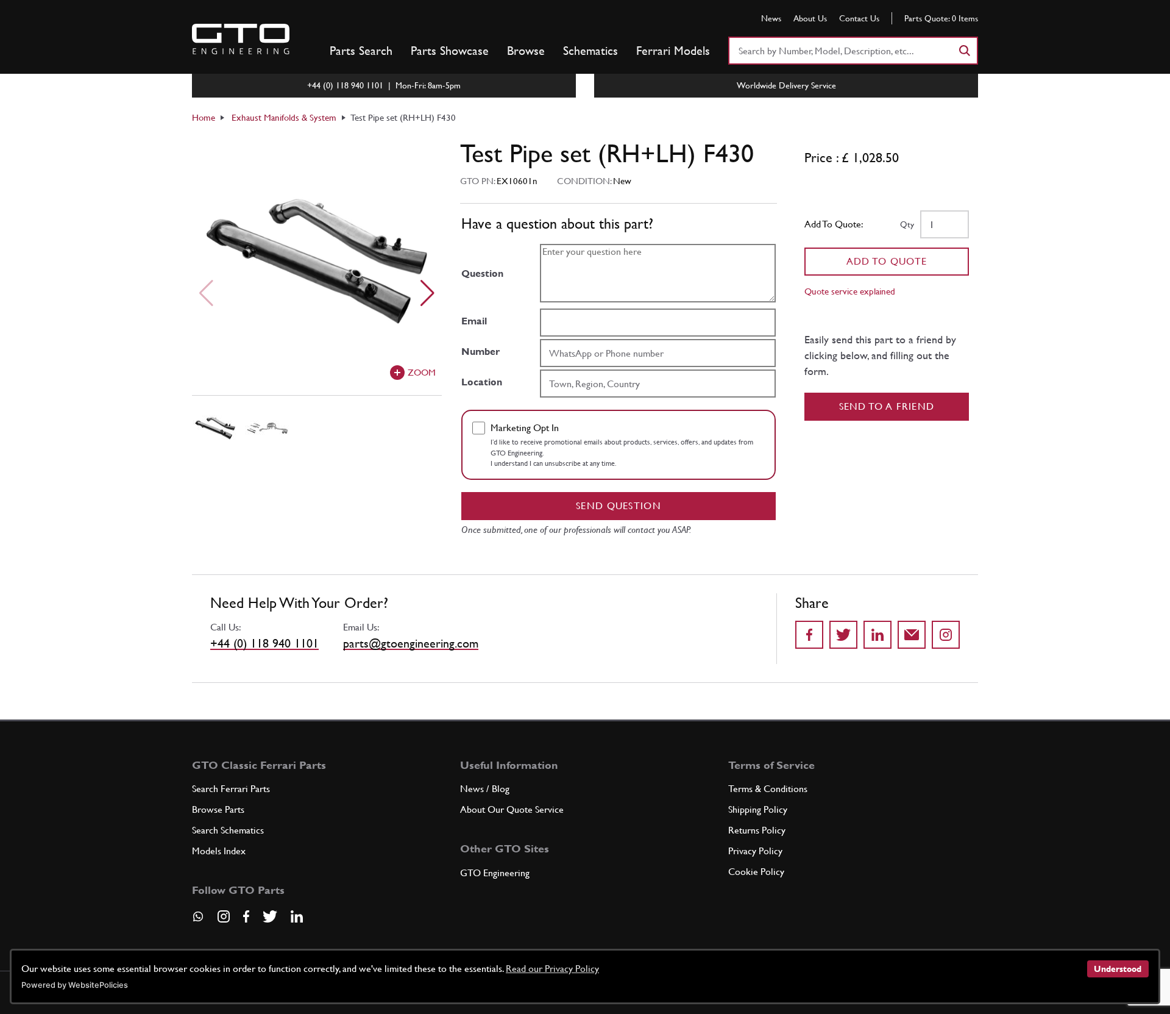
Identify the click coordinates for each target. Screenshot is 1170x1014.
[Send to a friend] (912, 635)
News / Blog (484, 788)
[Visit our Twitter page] (270, 916)
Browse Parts (218, 809)
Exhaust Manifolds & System (284, 117)
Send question (618, 506)
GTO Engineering (495, 873)
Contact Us (859, 18)
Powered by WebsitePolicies (74, 985)
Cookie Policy (756, 871)
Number (480, 351)
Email (474, 321)
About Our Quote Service (512, 809)
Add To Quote (886, 261)
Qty (907, 224)
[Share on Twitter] (843, 635)
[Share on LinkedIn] (877, 635)
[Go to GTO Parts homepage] (240, 39)
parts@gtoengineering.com (410, 643)
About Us (810, 18)
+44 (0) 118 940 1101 (264, 643)
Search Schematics (228, 830)
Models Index (219, 851)
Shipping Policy (757, 809)
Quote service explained (849, 291)
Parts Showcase (450, 50)
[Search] (964, 51)
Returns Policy (756, 830)
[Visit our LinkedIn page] (297, 916)
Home (203, 117)
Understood (1117, 969)
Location (481, 382)
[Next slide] (427, 293)
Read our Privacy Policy (552, 968)
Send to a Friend (887, 406)
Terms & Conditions (767, 788)
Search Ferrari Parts (231, 788)
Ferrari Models (673, 50)
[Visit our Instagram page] (223, 916)
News (771, 18)
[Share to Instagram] (946, 635)
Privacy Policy (755, 851)
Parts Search (361, 50)
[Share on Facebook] (809, 635)
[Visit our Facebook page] (246, 916)
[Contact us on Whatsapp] (198, 920)
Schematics (590, 50)
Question (482, 273)
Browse (526, 50)
